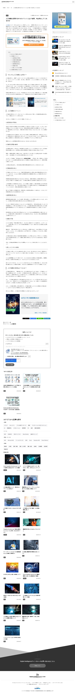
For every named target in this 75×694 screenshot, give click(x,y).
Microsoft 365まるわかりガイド (61, 73)
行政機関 (40, 446)
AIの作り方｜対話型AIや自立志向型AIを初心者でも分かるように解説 (65, 47)
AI (7, 15)
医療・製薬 (15, 446)
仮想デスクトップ (34, 434)
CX (28, 428)
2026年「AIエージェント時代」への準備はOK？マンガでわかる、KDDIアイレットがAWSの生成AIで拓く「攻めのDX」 (63, 88)
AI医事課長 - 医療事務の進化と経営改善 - (63, 77)
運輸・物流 (30, 446)
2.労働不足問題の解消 (16, 59)
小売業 (10, 446)
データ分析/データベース (21, 425)
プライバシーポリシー (43, 684)
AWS (26, 440)
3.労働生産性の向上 (16, 61)
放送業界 (45, 446)
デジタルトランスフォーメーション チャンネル (21, 682)
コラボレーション (16, 428)
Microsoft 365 (11, 440)
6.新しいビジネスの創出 (17, 67)
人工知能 (8, 24)
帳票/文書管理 (37, 428)
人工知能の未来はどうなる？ (16, 69)
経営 (32, 428)
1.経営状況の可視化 (16, 58)
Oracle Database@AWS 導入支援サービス (63, 93)
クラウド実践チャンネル (36, 682)
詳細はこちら (37, 665)
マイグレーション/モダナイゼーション (39, 425)
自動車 (35, 446)
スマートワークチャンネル (58, 682)
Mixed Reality (26, 434)
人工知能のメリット (14, 56)
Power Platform (45, 440)
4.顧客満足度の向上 (16, 63)
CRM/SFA (10, 434)
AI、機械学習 (13, 323)
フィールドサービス (19, 440)
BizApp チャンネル (47, 682)
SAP (5, 440)
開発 (29, 425)
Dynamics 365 (37, 440)
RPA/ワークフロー (17, 434)
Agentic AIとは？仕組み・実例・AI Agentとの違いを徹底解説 (65, 64)
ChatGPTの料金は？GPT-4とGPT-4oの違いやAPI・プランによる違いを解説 (64, 58)
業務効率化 (9, 428)
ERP (5, 434)
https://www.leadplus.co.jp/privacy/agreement (19, 353)
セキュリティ (12, 425)
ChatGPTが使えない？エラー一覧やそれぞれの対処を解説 (64, 52)
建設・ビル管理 (23, 446)
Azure (30, 440)
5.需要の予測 (15, 65)
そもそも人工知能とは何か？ (16, 54)
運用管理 (24, 428)
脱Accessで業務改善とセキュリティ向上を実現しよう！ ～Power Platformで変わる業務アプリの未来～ (63, 82)
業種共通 (6, 449)
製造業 (5, 446)
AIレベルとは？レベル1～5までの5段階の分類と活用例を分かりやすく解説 (65, 41)
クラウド (6, 425)
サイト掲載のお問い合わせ (32, 684)
